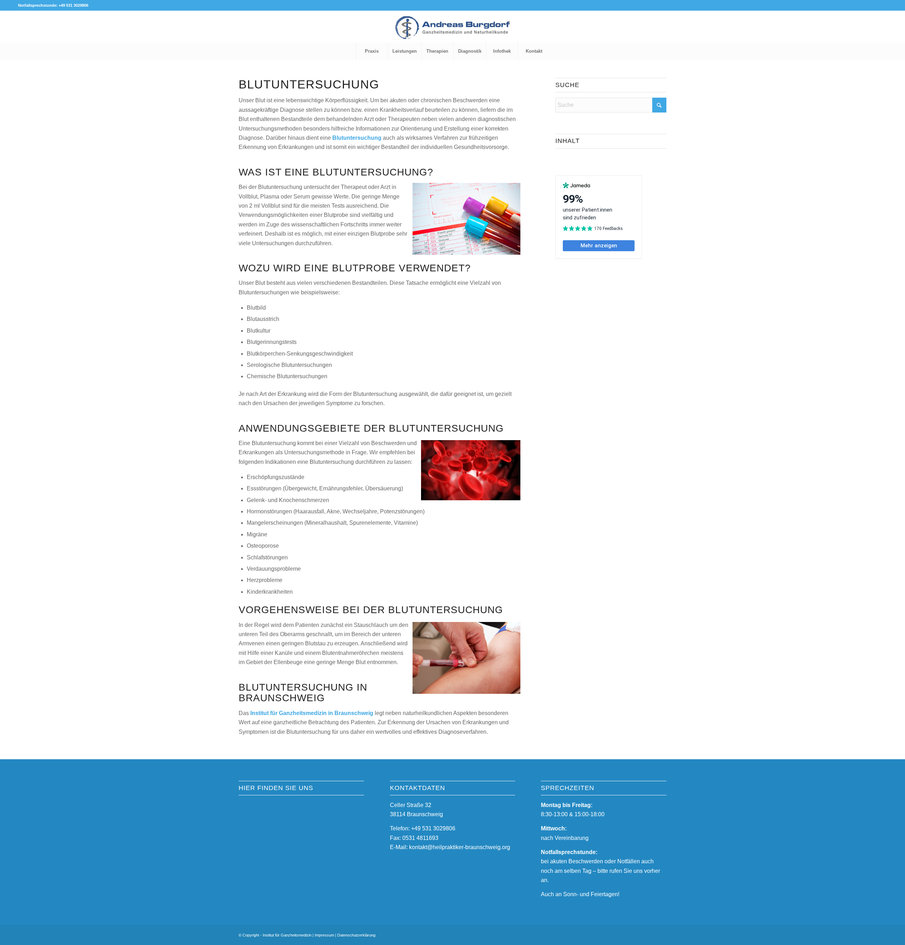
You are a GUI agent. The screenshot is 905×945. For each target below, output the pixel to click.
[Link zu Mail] (661, 934)
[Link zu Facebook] (640, 934)
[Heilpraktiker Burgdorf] (452, 32)
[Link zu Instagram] (650, 934)
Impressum (324, 935)
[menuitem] (371, 51)
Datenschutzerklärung (356, 935)
